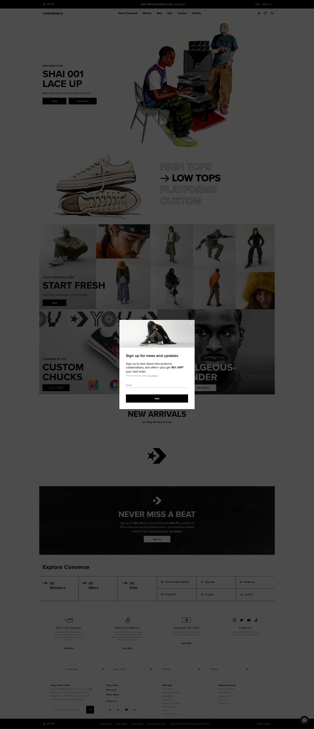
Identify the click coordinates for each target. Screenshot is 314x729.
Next (157, 398)
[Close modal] (192, 323)
